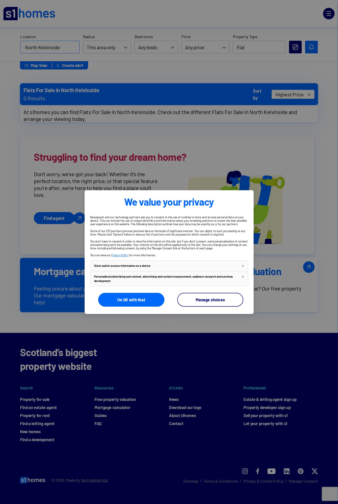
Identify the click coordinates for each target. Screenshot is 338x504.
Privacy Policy (120, 255)
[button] (169, 265)
